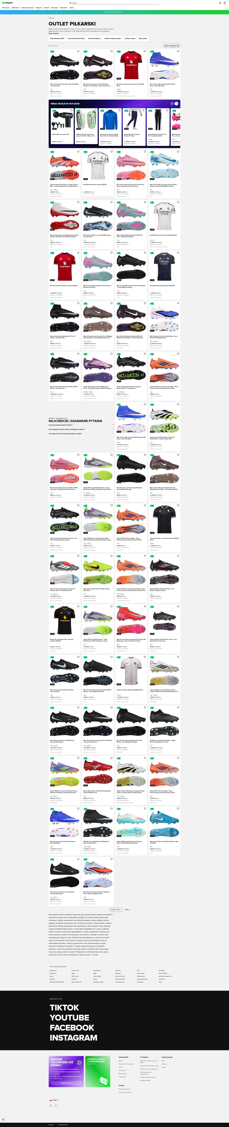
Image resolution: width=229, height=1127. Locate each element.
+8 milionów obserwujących (148, 1077)
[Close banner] (226, 12)
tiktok (64, 1008)
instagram (73, 1038)
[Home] (7, 3)
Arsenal (51, 976)
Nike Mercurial (53, 970)
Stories (121, 1067)
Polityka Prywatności (63, 1124)
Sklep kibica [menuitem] (16, 7)
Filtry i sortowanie (170, 46)
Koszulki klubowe (163, 973)
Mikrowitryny (122, 1073)
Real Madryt (162, 970)
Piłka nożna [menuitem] (6, 7)
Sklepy (121, 1060)
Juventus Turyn (75, 970)
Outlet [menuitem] (71, 7)
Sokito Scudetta (141, 976)
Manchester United (120, 976)
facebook (72, 1028)
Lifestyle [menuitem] (46, 7)
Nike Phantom (75, 976)
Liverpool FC (162, 979)
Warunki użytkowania (125, 1092)
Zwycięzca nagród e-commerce (149, 1069)
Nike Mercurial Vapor (98, 982)
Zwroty (164, 1067)
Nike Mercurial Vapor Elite (165, 976)
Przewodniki (122, 1070)
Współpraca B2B (145, 1080)
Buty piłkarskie (97, 970)
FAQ (163, 1060)
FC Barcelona (53, 973)
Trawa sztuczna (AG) (120, 979)
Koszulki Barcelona (119, 982)
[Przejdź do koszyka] (225, 3)
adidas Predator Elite (76, 982)
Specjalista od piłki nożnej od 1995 (148, 1061)
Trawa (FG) (52, 979)
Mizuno (95, 979)
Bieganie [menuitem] (39, 7)
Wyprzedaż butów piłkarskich (57, 982)
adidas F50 (117, 970)
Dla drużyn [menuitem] (54, 7)
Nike (138, 970)
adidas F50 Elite (97, 976)
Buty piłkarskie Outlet (142, 979)
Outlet (51, 18)
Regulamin (51, 1124)
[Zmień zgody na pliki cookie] (3, 1119)
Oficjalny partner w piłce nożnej (149, 1065)
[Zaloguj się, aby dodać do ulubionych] (71, 110)
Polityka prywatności (125, 1089)
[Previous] (172, 103)
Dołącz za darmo (66, 1083)
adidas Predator (141, 973)
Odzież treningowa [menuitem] (28, 7)
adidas (73, 973)
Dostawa (164, 1064)
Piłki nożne (74, 979)
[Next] (176, 103)
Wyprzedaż (118, 973)
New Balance (140, 982)
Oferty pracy (122, 1077)
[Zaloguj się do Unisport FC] (220, 3)
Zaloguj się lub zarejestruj (126, 1064)
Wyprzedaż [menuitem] (63, 7)
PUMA (94, 973)
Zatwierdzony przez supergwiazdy (146, 1073)
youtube (69, 1018)
